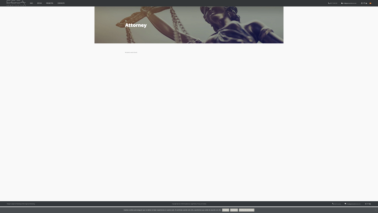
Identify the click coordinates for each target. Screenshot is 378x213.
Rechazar (234, 210)
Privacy (199, 204)
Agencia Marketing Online (18, 204)
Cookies (204, 204)
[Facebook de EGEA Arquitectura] (364, 3)
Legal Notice (194, 204)
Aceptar (225, 210)
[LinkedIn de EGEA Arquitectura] (366, 3)
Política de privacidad (246, 210)
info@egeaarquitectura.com (349, 3)
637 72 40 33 (333, 3)
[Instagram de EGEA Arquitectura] (361, 3)
